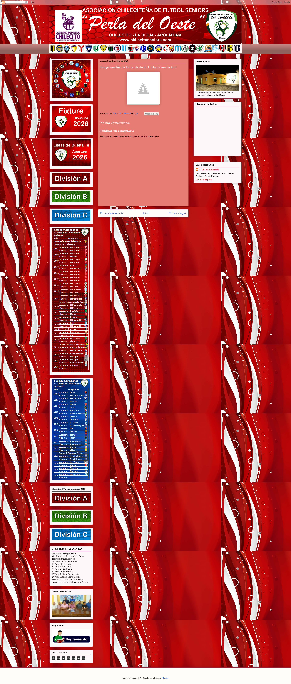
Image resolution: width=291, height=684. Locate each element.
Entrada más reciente (111, 213)
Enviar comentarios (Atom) (149, 221)
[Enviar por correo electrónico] (145, 113)
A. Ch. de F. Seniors (209, 169)
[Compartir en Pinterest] (157, 113)
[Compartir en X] (151, 113)
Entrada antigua (177, 213)
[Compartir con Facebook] (154, 113)
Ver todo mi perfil (204, 179)
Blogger (165, 678)
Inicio (146, 213)
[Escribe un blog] (148, 113)
